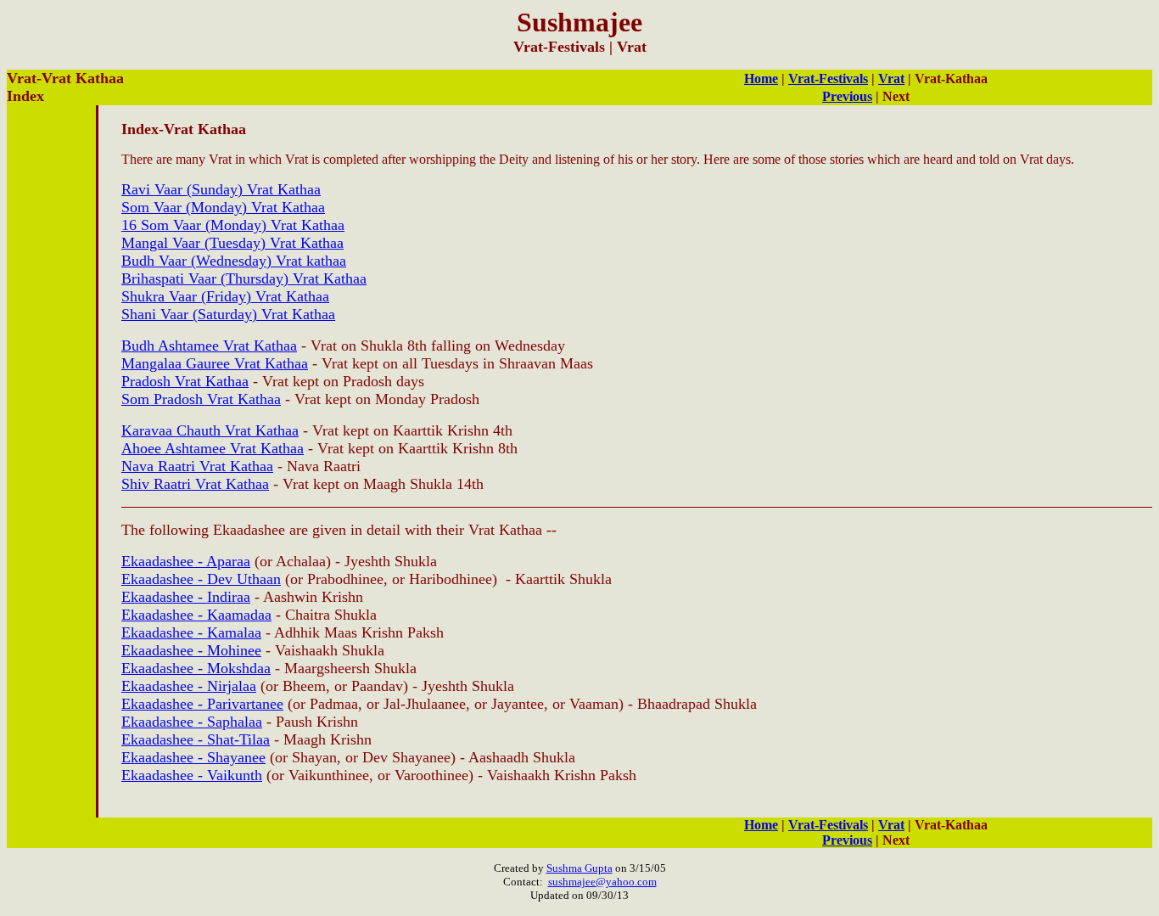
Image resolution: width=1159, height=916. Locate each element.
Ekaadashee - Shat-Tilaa (195, 739)
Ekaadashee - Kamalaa (191, 632)
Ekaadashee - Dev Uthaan (201, 578)
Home (761, 78)
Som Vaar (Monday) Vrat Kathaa (223, 207)
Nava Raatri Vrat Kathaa (197, 466)
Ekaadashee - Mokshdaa (196, 668)
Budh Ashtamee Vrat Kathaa (209, 345)
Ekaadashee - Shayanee (193, 757)
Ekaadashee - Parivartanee (202, 703)
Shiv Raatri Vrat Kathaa (195, 483)
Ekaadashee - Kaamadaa (196, 614)
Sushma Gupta (579, 868)
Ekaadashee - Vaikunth (191, 775)
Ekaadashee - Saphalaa (191, 721)
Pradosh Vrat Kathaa (185, 381)
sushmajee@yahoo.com (602, 881)
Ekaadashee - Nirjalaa (188, 685)
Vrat (891, 78)
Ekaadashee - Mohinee (191, 650)
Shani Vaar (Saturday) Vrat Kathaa (228, 314)
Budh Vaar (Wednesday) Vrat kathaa (233, 260)
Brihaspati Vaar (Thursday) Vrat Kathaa (244, 278)
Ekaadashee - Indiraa (185, 596)
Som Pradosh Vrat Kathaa (201, 399)
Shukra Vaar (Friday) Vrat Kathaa (225, 296)
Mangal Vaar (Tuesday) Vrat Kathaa (232, 242)
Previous (847, 96)
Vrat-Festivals (828, 78)
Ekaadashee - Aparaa (185, 561)
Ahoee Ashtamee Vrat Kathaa (212, 448)
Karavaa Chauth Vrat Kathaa (210, 430)
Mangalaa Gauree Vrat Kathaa (214, 363)
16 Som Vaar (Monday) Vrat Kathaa (232, 224)
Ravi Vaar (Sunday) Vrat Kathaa (221, 189)
